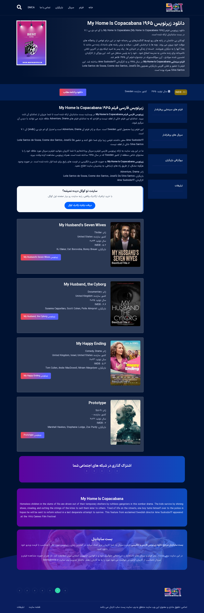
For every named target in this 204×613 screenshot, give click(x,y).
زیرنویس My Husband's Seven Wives (41, 257)
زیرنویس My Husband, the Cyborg (39, 316)
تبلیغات (20, 607)
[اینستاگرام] (27, 590)
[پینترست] (50, 590)
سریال (71, 7)
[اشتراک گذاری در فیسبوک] (117, 471)
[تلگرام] (42, 590)
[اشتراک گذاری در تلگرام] (94, 471)
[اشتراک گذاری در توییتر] (109, 471)
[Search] (19, 7)
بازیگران (59, 7)
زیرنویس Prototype (32, 435)
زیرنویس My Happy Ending (36, 375)
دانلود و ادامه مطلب (73, 92)
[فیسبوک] (65, 590)
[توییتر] (57, 590)
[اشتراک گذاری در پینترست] (102, 471)
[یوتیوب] (34, 590)
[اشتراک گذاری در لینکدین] (86, 471)
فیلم (81, 7)
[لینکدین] (19, 590)
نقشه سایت (34, 607)
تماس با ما (45, 7)
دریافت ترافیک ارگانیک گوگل (80, 205)
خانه (91, 7)
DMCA (31, 7)
